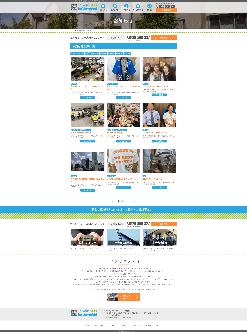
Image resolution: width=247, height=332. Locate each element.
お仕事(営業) (94, 53)
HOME (88, 325)
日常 (86, 53)
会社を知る (103, 10)
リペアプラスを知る (100, 325)
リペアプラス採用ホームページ (78, 30)
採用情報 (111, 53)
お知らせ (89, 30)
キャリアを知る (138, 10)
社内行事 (103, 53)
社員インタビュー (77, 53)
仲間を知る (126, 10)
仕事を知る (114, 10)
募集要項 (149, 10)
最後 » (134, 201)
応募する (167, 10)
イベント (127, 53)
